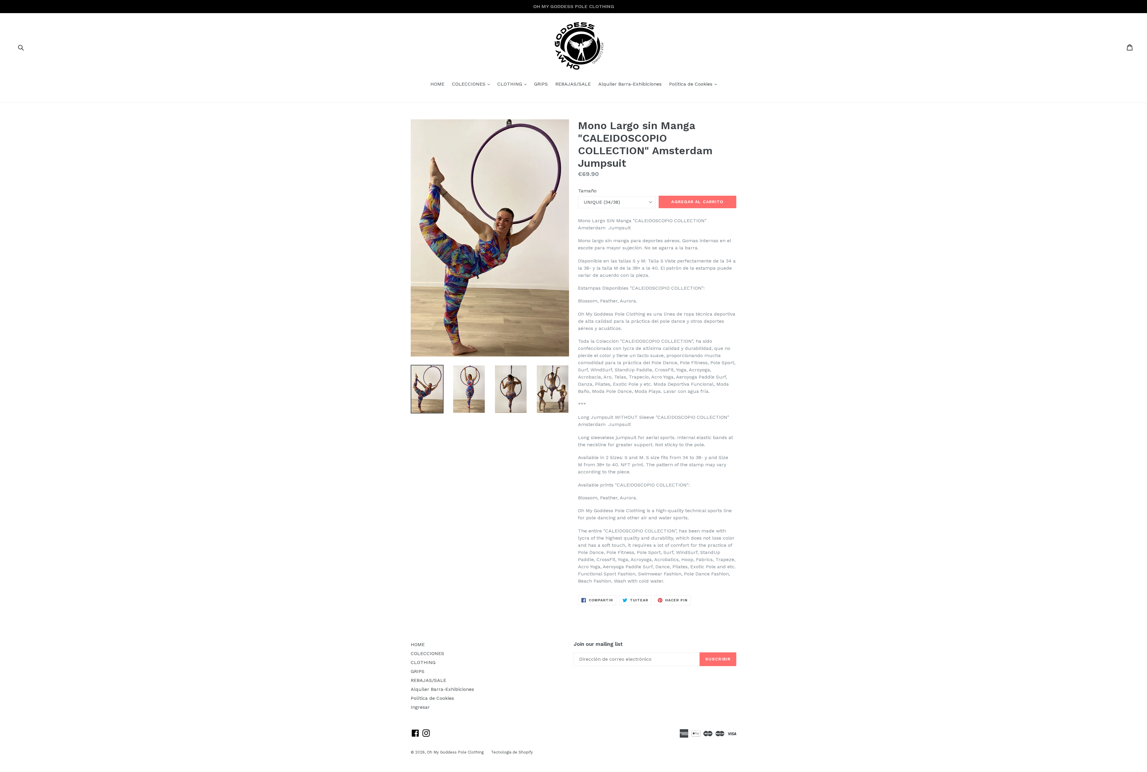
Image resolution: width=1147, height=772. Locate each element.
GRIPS (541, 84)
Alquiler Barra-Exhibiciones (630, 84)
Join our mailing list (598, 644)
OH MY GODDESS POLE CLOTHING (573, 6)
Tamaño (587, 191)
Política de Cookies (694, 84)
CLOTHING (513, 84)
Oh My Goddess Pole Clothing (455, 752)
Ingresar (420, 707)
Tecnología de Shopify (512, 752)
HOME (437, 84)
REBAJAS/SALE (573, 84)
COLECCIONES (472, 84)
